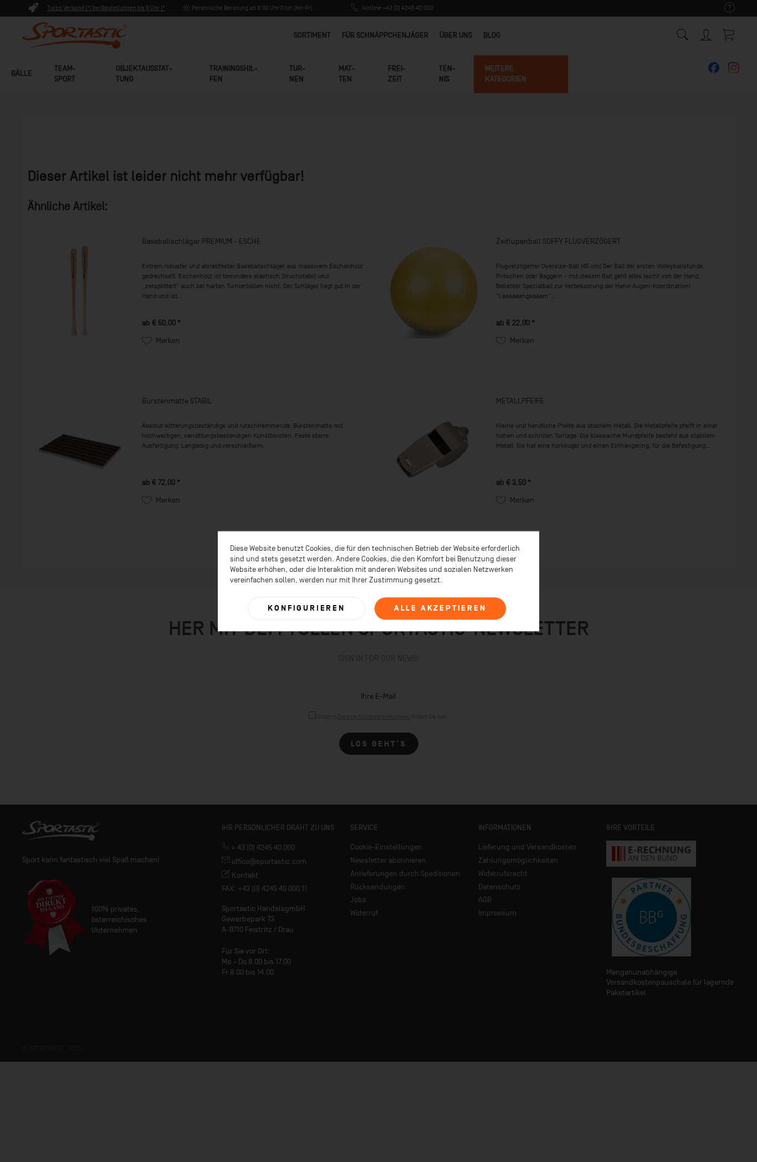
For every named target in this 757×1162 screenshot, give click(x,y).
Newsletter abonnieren (388, 860)
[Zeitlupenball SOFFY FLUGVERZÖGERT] (434, 292)
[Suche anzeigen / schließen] (682, 32)
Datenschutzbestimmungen (373, 716)
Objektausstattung (144, 73)
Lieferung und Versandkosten (527, 847)
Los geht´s (379, 744)
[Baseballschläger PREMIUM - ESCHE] (80, 292)
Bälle (21, 73)
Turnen (297, 73)
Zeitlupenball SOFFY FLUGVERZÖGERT (558, 241)
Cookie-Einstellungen (386, 847)
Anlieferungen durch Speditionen (405, 873)
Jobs (358, 899)
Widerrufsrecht (503, 873)
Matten (347, 73)
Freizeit (397, 73)
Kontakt (244, 875)
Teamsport (65, 73)
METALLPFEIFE (520, 401)
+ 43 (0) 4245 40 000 (262, 847)
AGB (485, 899)
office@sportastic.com (268, 861)
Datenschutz (499, 887)
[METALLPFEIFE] (434, 451)
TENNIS (447, 73)
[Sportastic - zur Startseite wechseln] (74, 36)
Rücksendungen (377, 887)
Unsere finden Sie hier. (382, 716)
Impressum (497, 913)
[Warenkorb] (729, 34)
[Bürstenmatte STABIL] (80, 451)
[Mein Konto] (707, 33)
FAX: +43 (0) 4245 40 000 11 (264, 888)
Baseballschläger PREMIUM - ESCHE (201, 241)
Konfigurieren (306, 608)
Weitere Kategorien (505, 73)
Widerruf (364, 913)
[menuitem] (724, 8)
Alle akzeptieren (440, 608)
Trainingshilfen (233, 73)
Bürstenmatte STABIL (177, 401)
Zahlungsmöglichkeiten (518, 860)
